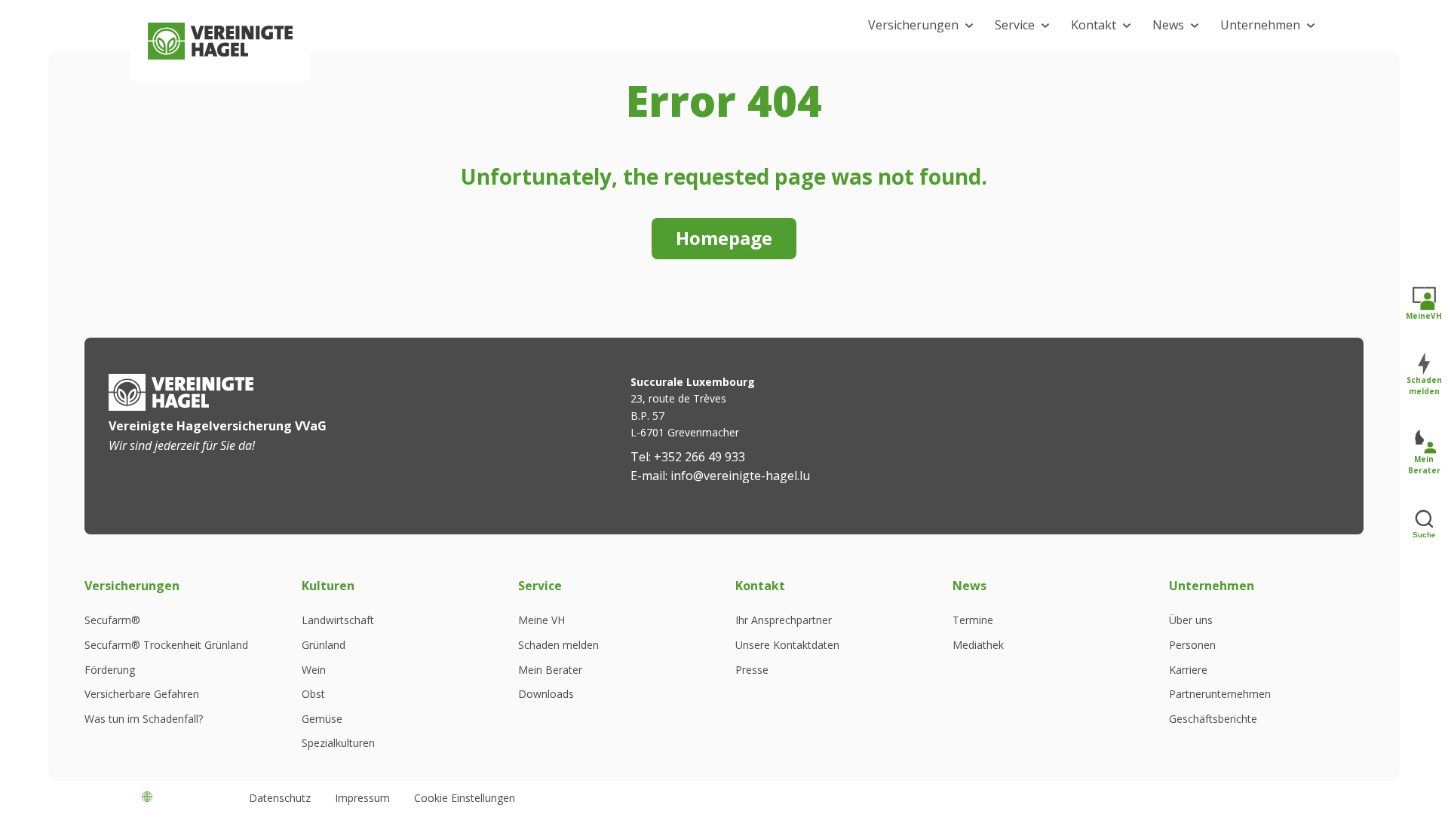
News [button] (1168, 25)
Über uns (1191, 620)
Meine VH (541, 620)
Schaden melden (558, 645)
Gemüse (322, 719)
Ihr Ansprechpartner (783, 620)
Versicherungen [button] (913, 25)
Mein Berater (550, 670)
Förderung (109, 670)
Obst (313, 694)
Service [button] (1015, 25)
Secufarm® (112, 620)
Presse (751, 670)
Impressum (362, 798)
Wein (314, 670)
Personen (1192, 645)
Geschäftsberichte (1213, 719)
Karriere (1188, 670)
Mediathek (978, 645)
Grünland (323, 645)
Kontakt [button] (1093, 25)
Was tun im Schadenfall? (143, 719)
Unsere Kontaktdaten (787, 645)
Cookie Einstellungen (464, 798)
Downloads (546, 694)
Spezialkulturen (338, 743)
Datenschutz (280, 798)
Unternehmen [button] (1260, 25)
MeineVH (1424, 316)
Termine (973, 620)
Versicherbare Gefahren (141, 694)
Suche (1424, 535)
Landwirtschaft (338, 620)
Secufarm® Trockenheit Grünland (166, 645)
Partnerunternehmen (1220, 694)
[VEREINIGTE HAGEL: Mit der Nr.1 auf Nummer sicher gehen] (220, 41)
